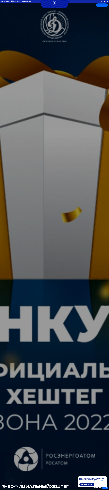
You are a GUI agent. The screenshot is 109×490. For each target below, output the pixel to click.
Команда (22, 5)
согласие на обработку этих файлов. (96, 480)
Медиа (15, 5)
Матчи (3, 5)
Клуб (29, 5)
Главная (3, 483)
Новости (9, 5)
